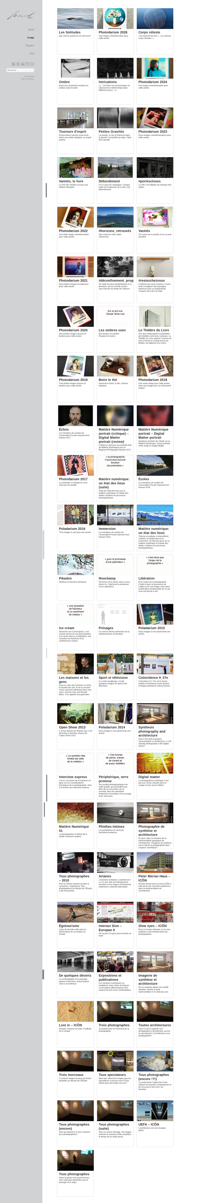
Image (30, 37)
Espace (30, 45)
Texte (31, 29)
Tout (32, 53)
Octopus (31, 79)
